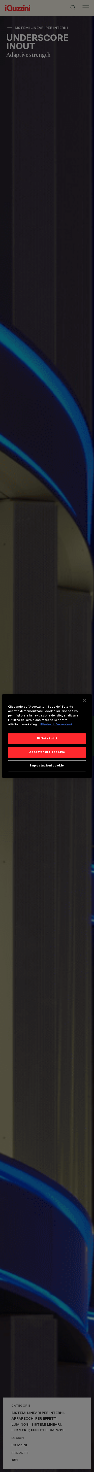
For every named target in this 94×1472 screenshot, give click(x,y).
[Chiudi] (84, 700)
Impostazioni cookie (47, 766)
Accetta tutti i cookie (47, 752)
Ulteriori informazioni (56, 724)
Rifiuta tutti (47, 738)
